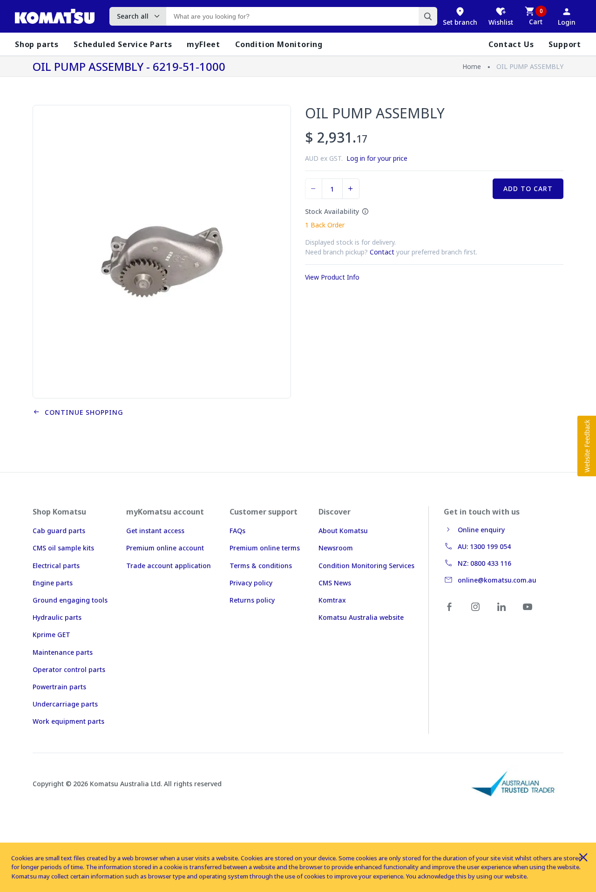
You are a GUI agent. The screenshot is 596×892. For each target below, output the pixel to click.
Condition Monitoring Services (366, 565)
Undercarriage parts (65, 704)
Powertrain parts (59, 686)
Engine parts (53, 582)
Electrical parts (56, 565)
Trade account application (168, 565)
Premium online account (165, 547)
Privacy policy (251, 582)
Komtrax (332, 600)
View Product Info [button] (332, 277)
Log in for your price (376, 158)
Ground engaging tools (70, 600)
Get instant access (155, 530)
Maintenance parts (63, 652)
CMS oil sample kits (63, 547)
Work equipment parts (68, 721)
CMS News (334, 582)
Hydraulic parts (57, 617)
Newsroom (335, 547)
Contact (382, 251)
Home (471, 66)
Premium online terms (265, 547)
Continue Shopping (81, 412)
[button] (586, 446)
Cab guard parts (59, 530)
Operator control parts (69, 669)
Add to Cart (528, 188)
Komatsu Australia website (361, 617)
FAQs (237, 530)
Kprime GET (51, 634)
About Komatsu (343, 530)
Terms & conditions (261, 565)
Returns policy (252, 600)
